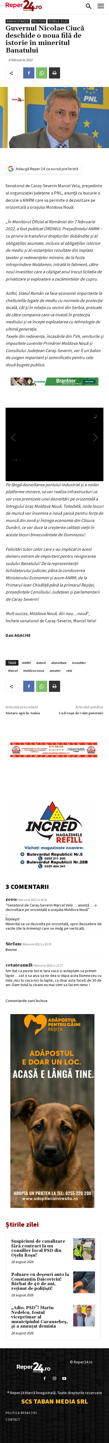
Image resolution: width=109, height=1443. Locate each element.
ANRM (26, 663)
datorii (41, 663)
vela (69, 670)
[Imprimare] (54, 73)
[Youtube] (64, 1378)
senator (54, 670)
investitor (79, 663)
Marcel (12, 670)
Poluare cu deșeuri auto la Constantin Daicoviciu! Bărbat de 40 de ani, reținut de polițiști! (40, 1281)
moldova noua (33, 670)
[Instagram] (54, 1378)
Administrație (18, 21)
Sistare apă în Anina (23, 713)
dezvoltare (58, 663)
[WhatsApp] (41, 73)
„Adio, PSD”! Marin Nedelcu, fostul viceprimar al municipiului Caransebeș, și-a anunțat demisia (39, 1317)
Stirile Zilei (58, 21)
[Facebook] (28, 73)
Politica (38, 21)
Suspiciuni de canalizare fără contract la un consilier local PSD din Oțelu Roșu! (38, 1248)
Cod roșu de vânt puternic (81, 713)
